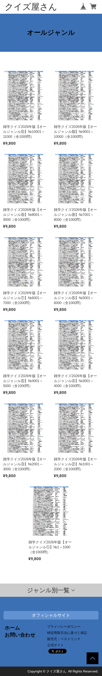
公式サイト (55, 645)
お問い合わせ (20, 634)
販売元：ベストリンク (63, 639)
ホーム (12, 627)
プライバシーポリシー (63, 626)
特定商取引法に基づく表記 (67, 633)
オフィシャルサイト (51, 615)
